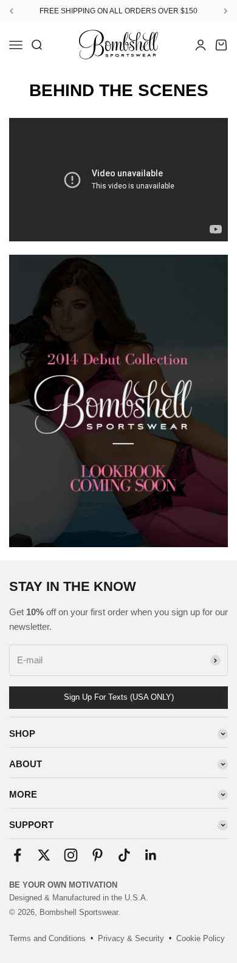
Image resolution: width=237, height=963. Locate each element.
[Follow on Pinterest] (97, 855)
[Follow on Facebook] (17, 855)
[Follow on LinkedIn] (151, 855)
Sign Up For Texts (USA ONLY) (119, 697)
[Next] (226, 11)
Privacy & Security (131, 938)
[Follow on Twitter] (44, 855)
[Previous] (11, 11)
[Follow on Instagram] (71, 855)
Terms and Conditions (47, 938)
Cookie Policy (200, 938)
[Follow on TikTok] (124, 855)
